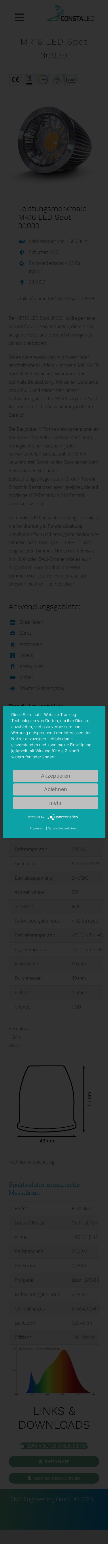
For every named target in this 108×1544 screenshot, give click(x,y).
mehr (55, 803)
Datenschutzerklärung (63, 828)
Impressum (37, 828)
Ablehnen (55, 789)
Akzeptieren (55, 776)
